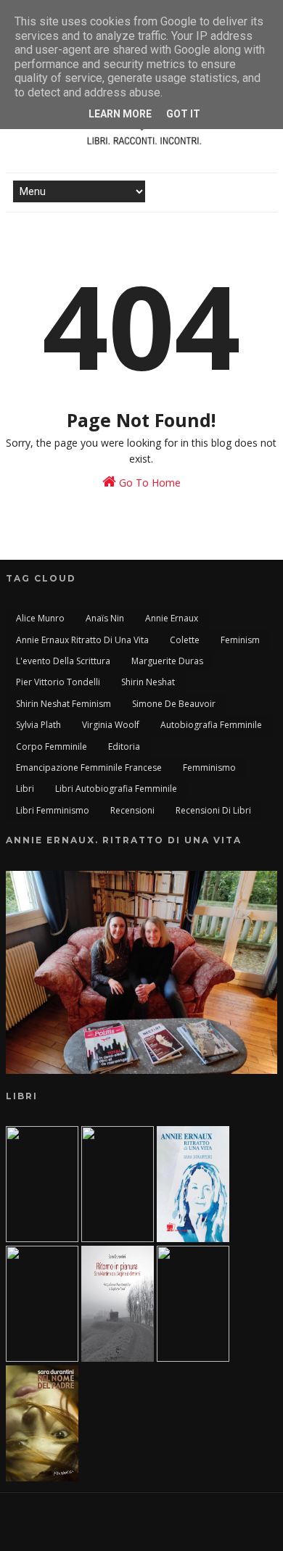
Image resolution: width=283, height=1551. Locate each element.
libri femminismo (52, 810)
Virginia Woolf (110, 725)
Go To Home (148, 482)
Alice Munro (40, 618)
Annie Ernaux (171, 618)
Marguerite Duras (167, 661)
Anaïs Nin (105, 618)
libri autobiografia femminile (116, 788)
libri (25, 788)
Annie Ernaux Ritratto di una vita (82, 640)
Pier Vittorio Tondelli (58, 682)
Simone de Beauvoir (174, 704)
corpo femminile (51, 746)
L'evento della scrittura (63, 661)
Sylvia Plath (38, 725)
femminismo (209, 767)
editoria (124, 746)
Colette (185, 640)
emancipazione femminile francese (89, 767)
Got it (183, 114)
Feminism (240, 640)
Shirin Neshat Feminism (63, 704)
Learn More (120, 114)
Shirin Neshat (148, 682)
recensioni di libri (213, 810)
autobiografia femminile (211, 725)
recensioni (132, 810)
